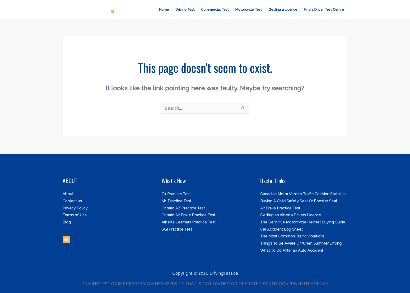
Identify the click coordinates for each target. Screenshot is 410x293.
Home (164, 9)
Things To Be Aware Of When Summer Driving (301, 243)
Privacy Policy (75, 208)
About (68, 194)
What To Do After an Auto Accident (291, 250)
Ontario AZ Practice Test (183, 208)
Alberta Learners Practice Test (189, 222)
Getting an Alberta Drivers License (290, 215)
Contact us (72, 201)
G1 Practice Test (176, 194)
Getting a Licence (283, 9)
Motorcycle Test (248, 9)
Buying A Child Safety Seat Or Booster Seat (298, 201)
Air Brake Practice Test (280, 208)
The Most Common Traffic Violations (292, 236)
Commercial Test (215, 9)
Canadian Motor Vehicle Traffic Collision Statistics (303, 194)
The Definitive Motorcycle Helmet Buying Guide (302, 222)
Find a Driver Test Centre (324, 9)
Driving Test (185, 9)
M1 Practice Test (176, 201)
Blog (67, 222)
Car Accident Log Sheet (281, 229)
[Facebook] (66, 239)
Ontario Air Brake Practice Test (188, 215)
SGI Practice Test (177, 229)
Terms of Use (75, 215)
